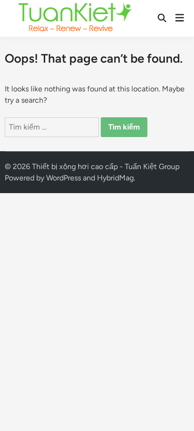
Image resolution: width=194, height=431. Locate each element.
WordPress (63, 177)
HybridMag (115, 177)
